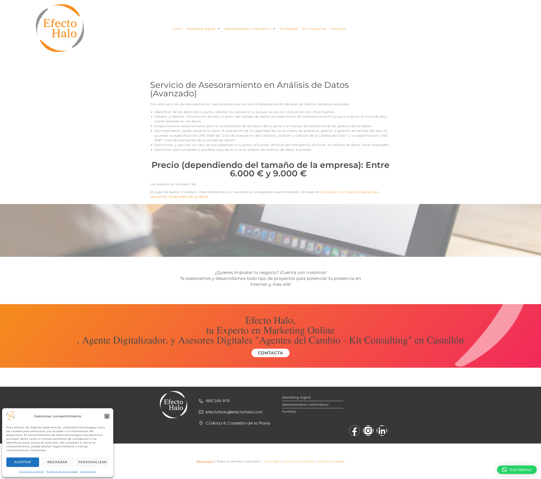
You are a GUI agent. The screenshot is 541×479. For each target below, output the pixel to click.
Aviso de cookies (31, 471)
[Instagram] (368, 430)
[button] (107, 416)
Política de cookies (331, 461)
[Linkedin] (382, 430)
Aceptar (22, 462)
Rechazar (57, 462)
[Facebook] (354, 430)
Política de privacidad (62, 471)
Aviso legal (88, 471)
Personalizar (92, 462)
